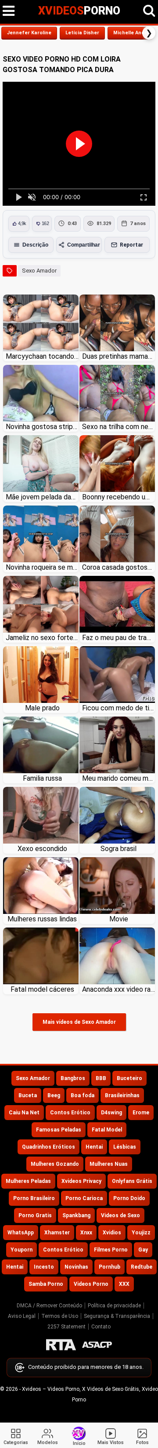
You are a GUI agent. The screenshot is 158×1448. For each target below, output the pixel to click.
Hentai (94, 1147)
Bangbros (73, 1078)
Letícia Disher (82, 33)
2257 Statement (66, 1327)
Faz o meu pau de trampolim (118, 637)
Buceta (27, 1095)
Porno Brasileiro (34, 1198)
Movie (118, 919)
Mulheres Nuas (109, 1164)
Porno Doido (129, 1198)
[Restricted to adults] (61, 1344)
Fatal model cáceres (42, 989)
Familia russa (42, 778)
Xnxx (86, 1233)
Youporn (21, 1250)
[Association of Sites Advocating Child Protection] (97, 1344)
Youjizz (141, 1233)
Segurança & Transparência (117, 1316)
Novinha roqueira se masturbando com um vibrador (42, 567)
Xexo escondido (42, 848)
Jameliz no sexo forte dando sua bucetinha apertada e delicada (42, 637)
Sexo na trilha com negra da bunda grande (118, 426)
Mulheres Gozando (55, 1164)
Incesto (44, 1267)
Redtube (141, 1267)
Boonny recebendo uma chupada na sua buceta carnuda (118, 497)
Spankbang (76, 1215)
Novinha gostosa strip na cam (42, 426)
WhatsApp (20, 1233)
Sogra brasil (118, 848)
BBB (101, 1078)
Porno (79, 10)
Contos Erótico (70, 1113)
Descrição (35, 245)
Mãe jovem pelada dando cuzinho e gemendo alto (42, 497)
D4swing (111, 1113)
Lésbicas (124, 1147)
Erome (141, 1113)
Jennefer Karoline (29, 33)
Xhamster (57, 1233)
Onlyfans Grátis (132, 1181)
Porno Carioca (84, 1198)
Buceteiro (129, 1078)
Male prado (42, 708)
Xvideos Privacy (81, 1181)
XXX (124, 1284)
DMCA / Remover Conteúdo (49, 1305)
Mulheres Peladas (28, 1181)
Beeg (53, 1095)
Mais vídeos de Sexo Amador (79, 1022)
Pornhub (109, 1267)
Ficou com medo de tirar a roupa (118, 708)
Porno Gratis (35, 1215)
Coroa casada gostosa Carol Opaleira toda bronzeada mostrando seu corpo (118, 567)
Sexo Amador (39, 270)
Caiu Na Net (24, 1113)
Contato (101, 1327)
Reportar (131, 245)
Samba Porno (46, 1284)
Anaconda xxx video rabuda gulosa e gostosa (118, 989)
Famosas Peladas (58, 1130)
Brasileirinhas (122, 1095)
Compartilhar (83, 245)
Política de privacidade (114, 1305)
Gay (143, 1250)
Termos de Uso (59, 1316)
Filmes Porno (111, 1250)
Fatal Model (107, 1130)
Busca (149, 11)
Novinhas (76, 1267)
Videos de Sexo (120, 1215)
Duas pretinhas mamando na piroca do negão (118, 356)
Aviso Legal (22, 1316)
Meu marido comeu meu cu (118, 778)
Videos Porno (91, 1284)
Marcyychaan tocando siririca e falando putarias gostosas (42, 356)
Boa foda (82, 1095)
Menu (9, 11)
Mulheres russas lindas (42, 919)
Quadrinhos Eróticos (48, 1147)
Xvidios (112, 1233)
